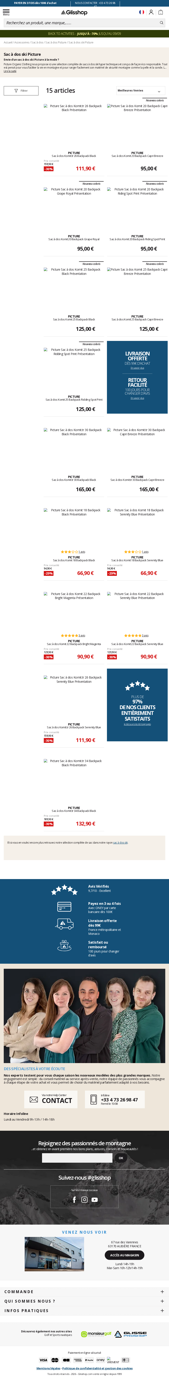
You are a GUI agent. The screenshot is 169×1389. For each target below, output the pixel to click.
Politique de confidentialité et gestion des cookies (97, 1368)
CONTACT (57, 1100)
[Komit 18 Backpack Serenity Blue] (137, 527)
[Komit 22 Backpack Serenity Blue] (137, 610)
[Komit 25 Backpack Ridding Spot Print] (74, 366)
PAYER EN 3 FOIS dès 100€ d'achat (35, 3)
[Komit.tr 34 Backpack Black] (74, 777)
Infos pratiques (26, 1310)
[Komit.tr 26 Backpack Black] (74, 122)
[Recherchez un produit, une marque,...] (161, 23)
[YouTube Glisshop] (95, 1200)
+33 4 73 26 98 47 (119, 1099)
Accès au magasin (124, 1255)
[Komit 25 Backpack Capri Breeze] (137, 286)
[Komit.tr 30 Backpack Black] (74, 446)
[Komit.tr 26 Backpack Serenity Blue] (74, 694)
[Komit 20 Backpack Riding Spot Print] (137, 206)
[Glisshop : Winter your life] (74, 13)
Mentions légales (48, 1368)
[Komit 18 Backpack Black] (74, 527)
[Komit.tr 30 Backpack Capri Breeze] (137, 446)
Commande (19, 1291)
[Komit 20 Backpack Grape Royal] (74, 206)
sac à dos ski (120, 842)
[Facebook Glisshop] (74, 1200)
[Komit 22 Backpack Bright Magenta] (74, 610)
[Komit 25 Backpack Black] (74, 286)
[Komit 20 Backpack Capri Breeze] (137, 122)
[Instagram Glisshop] (84, 1200)
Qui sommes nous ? (29, 1301)
